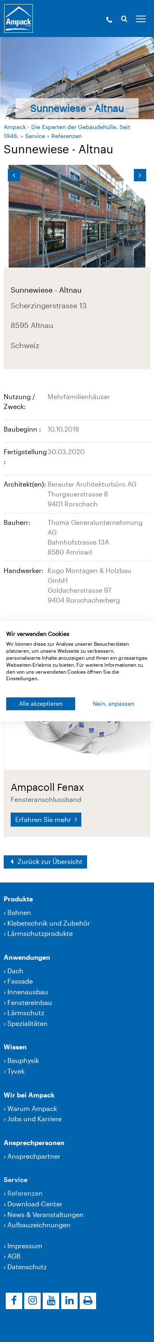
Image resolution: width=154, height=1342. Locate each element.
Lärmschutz (25, 1012)
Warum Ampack (32, 1108)
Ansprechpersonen (34, 1142)
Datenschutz (27, 1266)
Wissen (15, 1047)
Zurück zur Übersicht (49, 861)
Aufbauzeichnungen (39, 1225)
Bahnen (19, 912)
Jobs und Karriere (34, 1119)
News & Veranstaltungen (45, 1214)
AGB (14, 1256)
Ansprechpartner (33, 1156)
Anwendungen (27, 957)
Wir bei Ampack (29, 1095)
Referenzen (66, 135)
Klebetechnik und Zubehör (48, 923)
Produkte (18, 899)
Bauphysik (23, 1060)
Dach (15, 971)
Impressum (24, 1246)
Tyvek (16, 1071)
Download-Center (34, 1204)
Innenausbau (27, 992)
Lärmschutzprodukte (40, 933)
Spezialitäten (27, 1023)
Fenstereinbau (29, 1002)
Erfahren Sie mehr (44, 819)
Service (35, 135)
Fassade (20, 981)
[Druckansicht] (88, 1301)
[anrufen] (109, 20)
